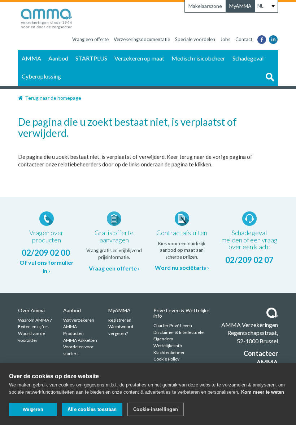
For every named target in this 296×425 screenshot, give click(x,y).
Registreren (119, 320)
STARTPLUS (91, 58)
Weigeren (33, 409)
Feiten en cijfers (33, 326)
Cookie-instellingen (155, 409)
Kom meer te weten (262, 392)
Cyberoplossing (41, 76)
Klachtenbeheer (169, 352)
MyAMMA (240, 6)
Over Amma (31, 310)
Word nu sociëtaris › (182, 267)
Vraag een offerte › (114, 268)
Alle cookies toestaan (92, 409)
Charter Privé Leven (172, 325)
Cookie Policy (166, 359)
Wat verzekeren (78, 320)
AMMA (31, 58)
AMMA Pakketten (80, 340)
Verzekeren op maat (139, 58)
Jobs (225, 39)
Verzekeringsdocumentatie (142, 39)
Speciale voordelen (195, 39)
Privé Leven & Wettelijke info (181, 313)
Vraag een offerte (90, 39)
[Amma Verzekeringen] (46, 17)
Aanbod (58, 58)
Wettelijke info (167, 345)
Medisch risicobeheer (198, 58)
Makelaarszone (205, 6)
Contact (243, 39)
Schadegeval (248, 58)
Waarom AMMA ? (35, 320)
